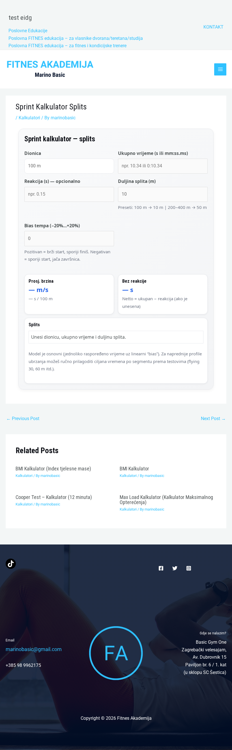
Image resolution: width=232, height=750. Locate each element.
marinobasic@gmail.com (34, 649)
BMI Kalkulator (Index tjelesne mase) (53, 469)
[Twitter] (174, 568)
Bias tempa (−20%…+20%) (52, 225)
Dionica (32, 153)
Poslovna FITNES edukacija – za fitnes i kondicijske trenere (67, 45)
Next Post (213, 418)
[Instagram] (188, 568)
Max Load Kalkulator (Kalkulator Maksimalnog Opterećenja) (166, 499)
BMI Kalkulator (134, 469)
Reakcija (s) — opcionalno (52, 181)
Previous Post (22, 418)
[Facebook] (161, 568)
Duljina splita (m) (137, 181)
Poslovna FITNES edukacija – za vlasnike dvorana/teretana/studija (75, 38)
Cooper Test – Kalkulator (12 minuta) (54, 497)
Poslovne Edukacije (27, 30)
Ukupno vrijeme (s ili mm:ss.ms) (153, 153)
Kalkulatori (29, 117)
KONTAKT (213, 27)
